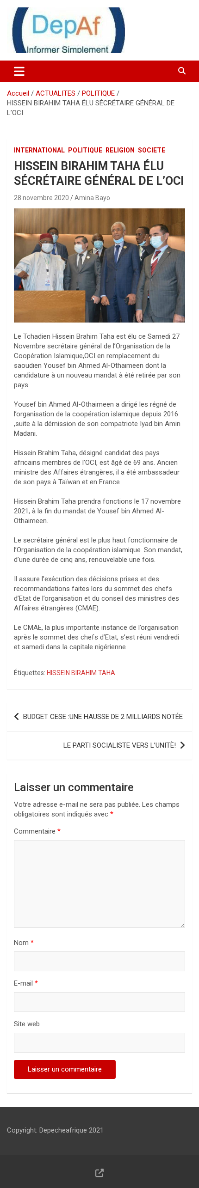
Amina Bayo (92, 197)
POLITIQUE (85, 150)
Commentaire (37, 831)
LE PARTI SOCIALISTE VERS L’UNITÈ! (119, 745)
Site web (27, 1024)
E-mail (26, 983)
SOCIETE (151, 150)
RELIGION (120, 150)
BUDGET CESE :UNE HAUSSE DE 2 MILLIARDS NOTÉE (103, 717)
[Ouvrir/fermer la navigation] (19, 71)
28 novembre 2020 (41, 197)
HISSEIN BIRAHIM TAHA (81, 672)
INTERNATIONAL (39, 150)
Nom (24, 942)
